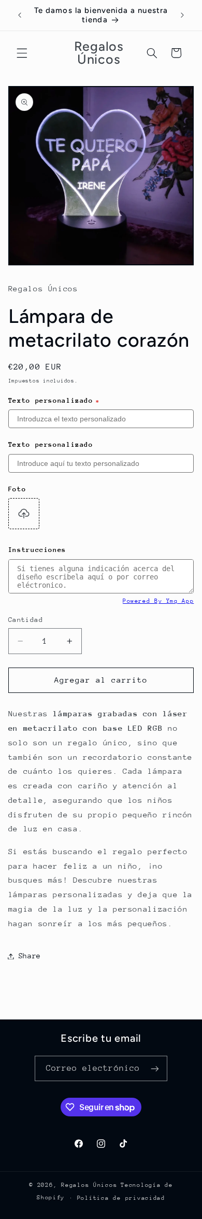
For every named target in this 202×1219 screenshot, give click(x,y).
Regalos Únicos (89, 1185)
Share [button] (30, 956)
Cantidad (25, 619)
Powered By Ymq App (158, 601)
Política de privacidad (121, 1198)
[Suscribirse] (155, 1068)
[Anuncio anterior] (19, 15)
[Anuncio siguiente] (182, 15)
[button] (22, 53)
